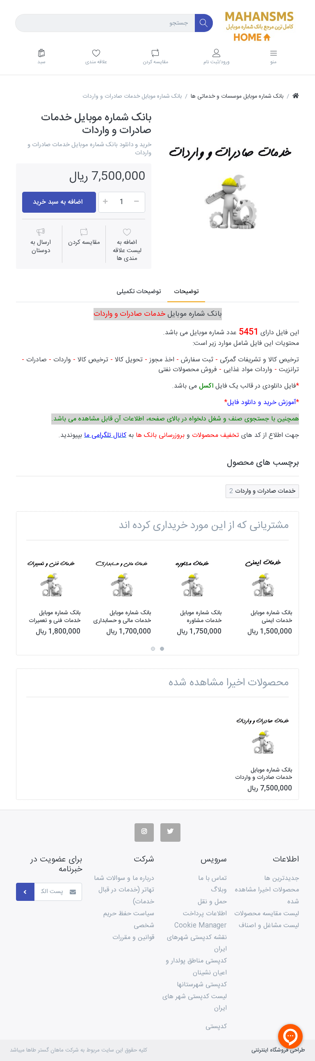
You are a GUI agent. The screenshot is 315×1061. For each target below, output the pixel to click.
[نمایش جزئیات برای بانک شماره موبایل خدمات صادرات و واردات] (263, 732)
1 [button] (162, 649)
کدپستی (216, 1026)
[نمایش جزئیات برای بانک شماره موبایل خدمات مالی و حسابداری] (122, 575)
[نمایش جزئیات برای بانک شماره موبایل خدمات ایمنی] (263, 575)
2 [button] (153, 649)
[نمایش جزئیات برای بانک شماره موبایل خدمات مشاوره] (192, 575)
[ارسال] (25, 892)
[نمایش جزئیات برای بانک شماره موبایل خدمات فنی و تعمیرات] (51, 575)
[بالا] (295, 96)
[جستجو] (204, 23)
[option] (231, 179)
